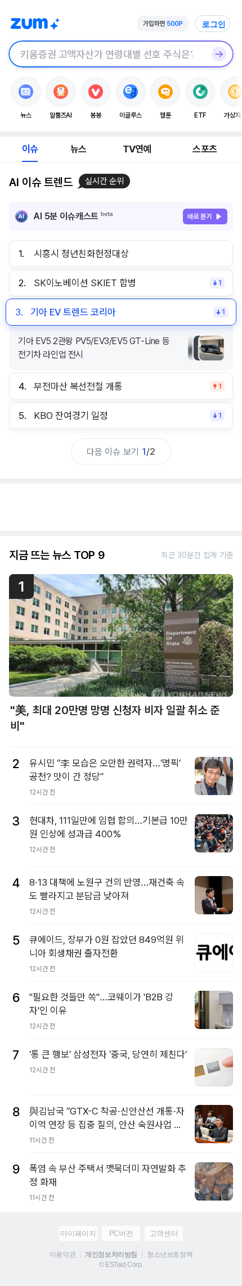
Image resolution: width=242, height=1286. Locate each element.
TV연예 (137, 149)
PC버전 (121, 1233)
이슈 (30, 149)
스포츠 (204, 149)
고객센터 (164, 1233)
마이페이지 (78, 1233)
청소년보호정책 (169, 1254)
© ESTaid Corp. (121, 1265)
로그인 (214, 24)
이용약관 (62, 1254)
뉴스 (78, 149)
